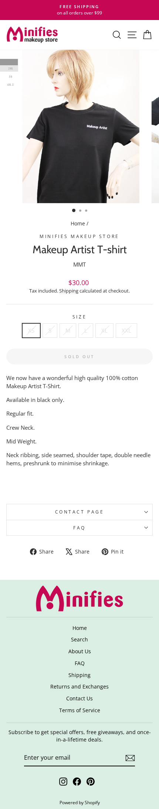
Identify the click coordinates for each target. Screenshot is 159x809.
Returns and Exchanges (79, 686)
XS (31, 330)
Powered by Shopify (80, 802)
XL (104, 330)
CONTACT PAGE (79, 512)
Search (79, 639)
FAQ (79, 528)
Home (78, 223)
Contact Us (79, 698)
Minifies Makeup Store (79, 236)
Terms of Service (79, 710)
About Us (79, 651)
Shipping (68, 291)
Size (79, 317)
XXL (126, 330)
